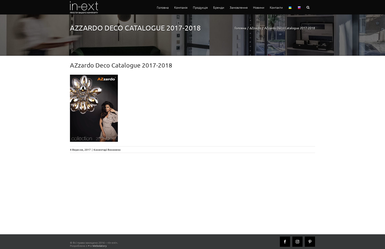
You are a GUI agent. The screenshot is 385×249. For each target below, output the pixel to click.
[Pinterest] (310, 242)
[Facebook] (285, 242)
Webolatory (99, 245)
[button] (308, 7)
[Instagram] (297, 242)
